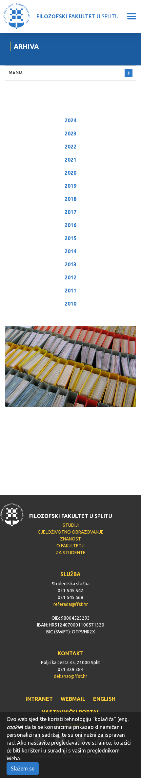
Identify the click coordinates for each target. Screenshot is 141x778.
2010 (70, 304)
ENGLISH (104, 699)
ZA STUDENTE (71, 552)
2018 (70, 199)
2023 (70, 133)
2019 (70, 186)
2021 (70, 160)
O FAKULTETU (70, 545)
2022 (70, 147)
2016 (70, 225)
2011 (70, 290)
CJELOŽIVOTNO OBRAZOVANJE (71, 532)
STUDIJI (71, 525)
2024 (70, 120)
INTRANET (39, 699)
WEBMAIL (73, 699)
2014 (70, 251)
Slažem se (22, 768)
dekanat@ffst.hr (70, 676)
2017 (70, 212)
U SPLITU (77, 16)
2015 (70, 238)
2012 (70, 277)
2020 (70, 173)
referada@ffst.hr (70, 604)
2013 (70, 264)
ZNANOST (70, 538)
